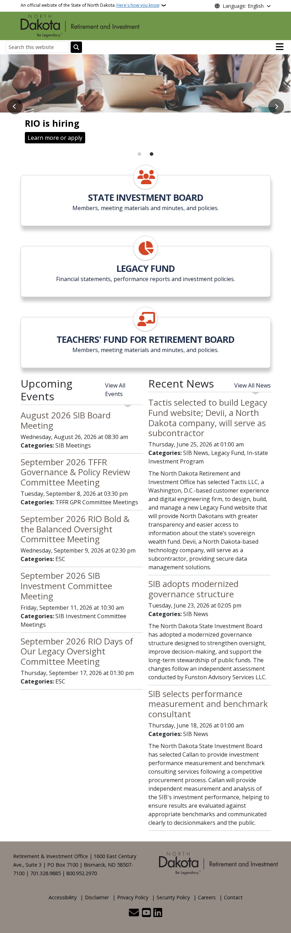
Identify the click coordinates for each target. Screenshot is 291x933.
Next (276, 106)
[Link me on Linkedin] (157, 913)
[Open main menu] (280, 46)
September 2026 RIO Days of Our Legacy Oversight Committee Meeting (77, 651)
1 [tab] (139, 154)
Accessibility (63, 897)
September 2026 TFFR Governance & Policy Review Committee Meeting (75, 472)
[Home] (80, 25)
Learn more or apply (55, 138)
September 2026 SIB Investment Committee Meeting (66, 586)
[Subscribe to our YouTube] (146, 913)
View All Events (115, 390)
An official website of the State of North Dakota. (90, 5)
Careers (207, 897)
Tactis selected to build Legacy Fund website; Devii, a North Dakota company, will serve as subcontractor (207, 417)
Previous (15, 106)
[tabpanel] (145, 102)
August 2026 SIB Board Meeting (66, 420)
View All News (252, 385)
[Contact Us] (134, 913)
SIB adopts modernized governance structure (193, 589)
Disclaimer (97, 897)
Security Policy (173, 897)
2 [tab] (151, 154)
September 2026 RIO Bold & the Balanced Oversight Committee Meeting (75, 529)
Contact (233, 897)
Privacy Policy (132, 897)
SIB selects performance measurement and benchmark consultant (208, 704)
